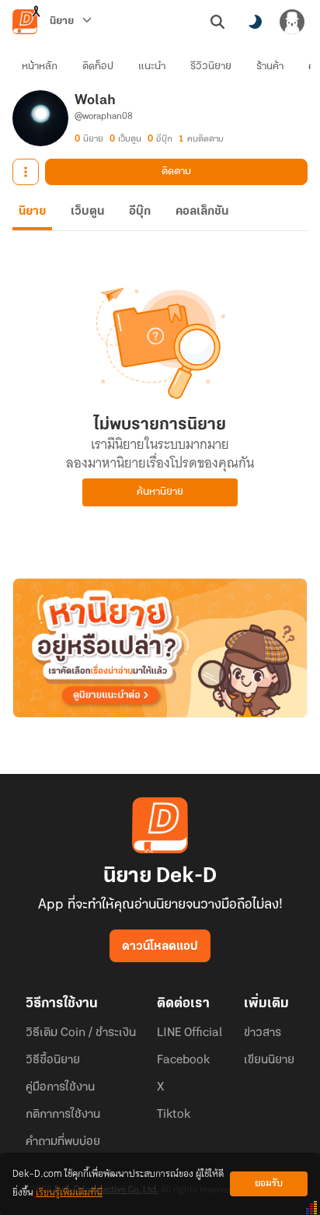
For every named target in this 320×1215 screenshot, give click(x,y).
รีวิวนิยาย (210, 66)
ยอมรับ (269, 1183)
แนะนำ (151, 66)
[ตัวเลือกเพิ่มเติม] (25, 172)
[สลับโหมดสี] (254, 21)
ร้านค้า (269, 66)
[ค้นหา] (217, 21)
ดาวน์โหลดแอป (160, 946)
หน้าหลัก (39, 66)
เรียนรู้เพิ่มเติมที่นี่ (69, 1193)
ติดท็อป (97, 66)
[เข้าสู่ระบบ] (292, 21)
